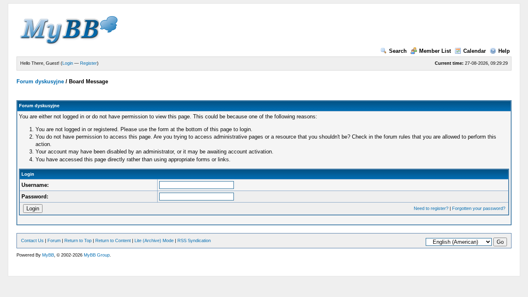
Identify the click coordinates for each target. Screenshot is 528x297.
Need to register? (431, 208)
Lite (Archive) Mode (154, 240)
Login (67, 63)
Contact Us (32, 240)
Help (504, 51)
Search (398, 51)
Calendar (474, 51)
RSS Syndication (194, 240)
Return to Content (113, 240)
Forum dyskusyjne (40, 81)
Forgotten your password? (478, 208)
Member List (435, 51)
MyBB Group (97, 254)
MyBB (48, 254)
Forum (54, 240)
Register (88, 63)
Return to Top (78, 240)
